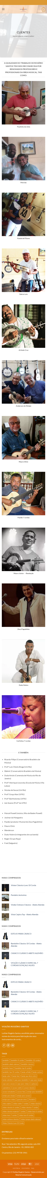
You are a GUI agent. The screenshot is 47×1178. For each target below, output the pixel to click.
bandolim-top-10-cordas (11, 1072)
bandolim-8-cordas (17, 1060)
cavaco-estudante (9, 1092)
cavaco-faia (21, 1092)
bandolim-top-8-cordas (23, 1068)
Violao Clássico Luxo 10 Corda (13, 1123)
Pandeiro (32, 1100)
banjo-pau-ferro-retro (28, 1076)
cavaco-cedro (17, 1088)
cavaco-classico (29, 1088)
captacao (34, 1084)
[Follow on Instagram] (8, 1045)
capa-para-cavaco (9, 1084)
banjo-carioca (37, 1072)
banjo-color (6, 1076)
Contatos (26, 1168)
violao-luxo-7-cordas (10, 1115)
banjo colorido (7, 1080)
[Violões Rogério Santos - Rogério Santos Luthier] (23, 9)
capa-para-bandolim (21, 1080)
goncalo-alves (22, 1100)
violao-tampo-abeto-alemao (30, 1119)
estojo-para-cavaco (23, 1096)
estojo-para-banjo (9, 1096)
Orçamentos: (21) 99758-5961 (14, 1152)
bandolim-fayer (8, 1068)
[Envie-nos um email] (13, 1045)
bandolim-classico (27, 1064)
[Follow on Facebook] (4, 1045)
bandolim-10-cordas (33, 1060)
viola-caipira (7, 1104)
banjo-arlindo (26, 1072)
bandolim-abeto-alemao (11, 1064)
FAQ (32, 1168)
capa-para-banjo (36, 1080)
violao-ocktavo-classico (11, 1119)
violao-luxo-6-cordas (35, 1111)
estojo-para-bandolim (34, 1092)
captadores (6, 1088)
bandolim (6, 1060)
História (16, 1168)
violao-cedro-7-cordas (20, 1104)
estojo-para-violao (9, 1100)
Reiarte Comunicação (24, 1175)
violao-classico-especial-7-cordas (14, 1111)
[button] (3, 9)
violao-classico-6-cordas (11, 1107)
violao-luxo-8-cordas (26, 1115)
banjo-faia (15, 1076)
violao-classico (36, 1104)
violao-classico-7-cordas (29, 1107)
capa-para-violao (23, 1084)
